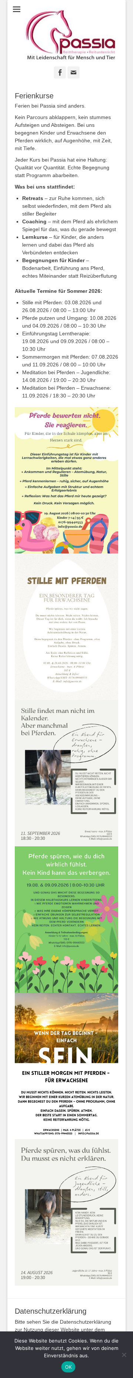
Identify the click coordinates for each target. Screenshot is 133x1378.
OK (68, 1367)
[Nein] (123, 1354)
